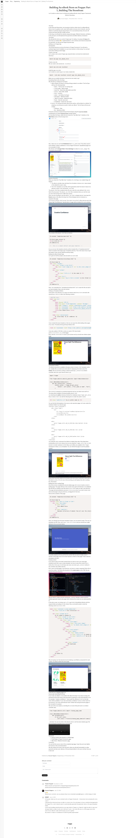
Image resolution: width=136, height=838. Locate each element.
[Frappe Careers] (2, 38)
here (64, 50)
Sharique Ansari (64, 113)
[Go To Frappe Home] (2, 2)
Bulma (86, 39)
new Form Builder (83, 111)
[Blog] (2, 12)
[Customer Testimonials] (2, 36)
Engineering (17, 1)
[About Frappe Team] (2, 24)
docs (70, 739)
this (71, 491)
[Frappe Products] (2, 5)
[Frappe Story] (2, 19)
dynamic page (60, 692)
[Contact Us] (2, 14)
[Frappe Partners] (2, 7)
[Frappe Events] (2, 29)
